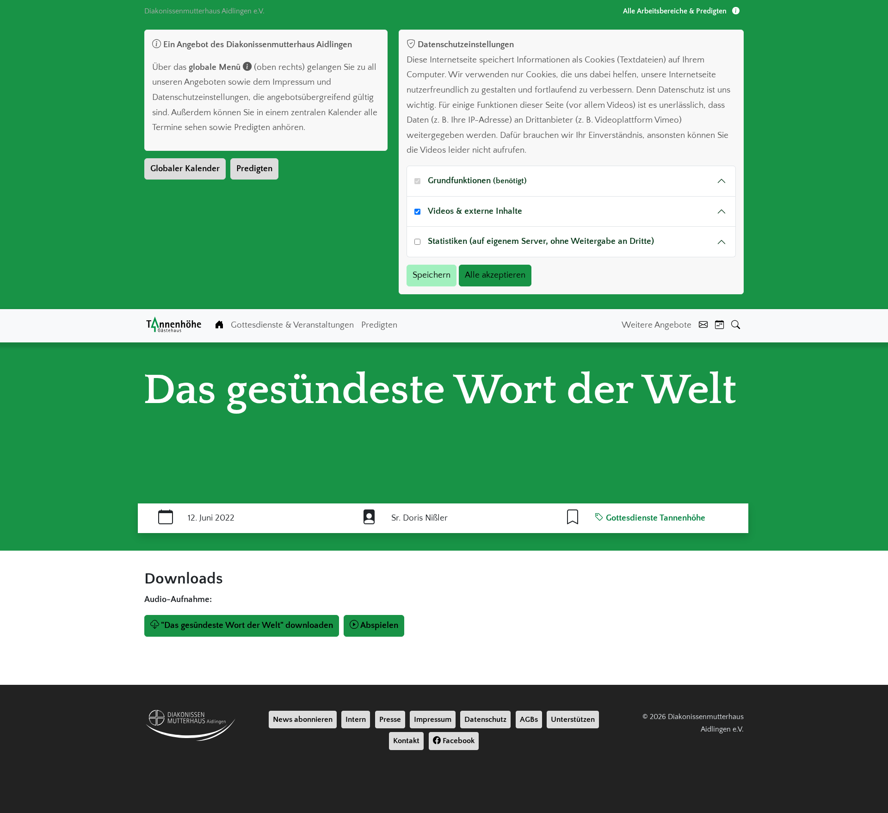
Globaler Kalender (185, 169)
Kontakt (406, 741)
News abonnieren (303, 719)
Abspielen (379, 625)
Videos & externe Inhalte (475, 211)
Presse (390, 719)
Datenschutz (485, 719)
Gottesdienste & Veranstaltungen (292, 325)
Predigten (254, 169)
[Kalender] (719, 325)
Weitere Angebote (656, 325)
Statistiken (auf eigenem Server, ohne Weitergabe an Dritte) (541, 241)
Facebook (458, 741)
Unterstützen (573, 719)
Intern (355, 719)
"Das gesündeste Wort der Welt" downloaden (247, 625)
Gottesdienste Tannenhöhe (654, 518)
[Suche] (736, 325)
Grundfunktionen (477, 181)
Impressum (432, 719)
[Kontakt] (703, 325)
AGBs (529, 719)
